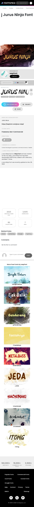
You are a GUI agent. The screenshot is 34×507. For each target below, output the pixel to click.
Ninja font (18, 154)
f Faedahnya (17, 345)
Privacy (20, 487)
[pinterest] (23, 497)
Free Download (12, 104)
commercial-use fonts (17, 466)
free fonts (6, 465)
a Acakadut (17, 426)
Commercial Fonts (23, 474)
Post (28, 255)
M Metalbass (17, 365)
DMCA (7, 491)
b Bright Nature (17, 284)
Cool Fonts (8, 479)
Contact (14, 76)
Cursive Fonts (25, 479)
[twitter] (17, 497)
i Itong (17, 447)
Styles (11, 8)
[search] (22, 3)
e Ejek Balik (17, 305)
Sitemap (26, 491)
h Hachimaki (17, 406)
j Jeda (17, 386)
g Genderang (17, 325)
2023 (9, 212)
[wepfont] (5, 74)
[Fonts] (8, 3)
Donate (7, 140)
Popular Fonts (9, 474)
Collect (28, 104)
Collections (19, 8)
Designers (28, 465)
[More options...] (31, 94)
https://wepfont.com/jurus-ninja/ (13, 124)
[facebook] (11, 497)
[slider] (17, 82)
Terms (27, 487)
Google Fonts (9, 483)
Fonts (4, 8)
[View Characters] (31, 90)
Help (6, 487)
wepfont (13, 73)
